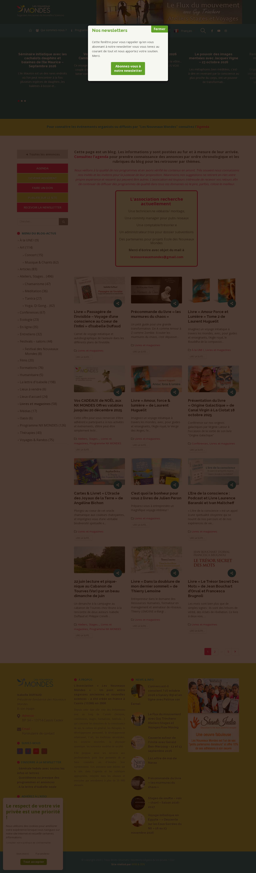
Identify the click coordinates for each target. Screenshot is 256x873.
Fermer (159, 29)
